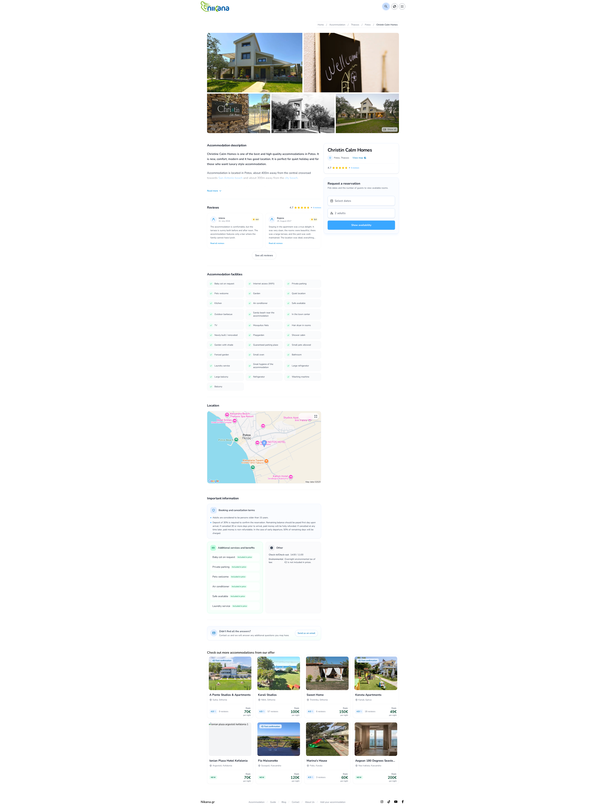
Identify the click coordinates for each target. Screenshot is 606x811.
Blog (284, 802)
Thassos (345, 157)
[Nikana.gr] (215, 6)
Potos (337, 157)
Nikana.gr (208, 802)
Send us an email (306, 633)
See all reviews (264, 255)
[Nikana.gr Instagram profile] (381, 801)
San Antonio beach (230, 178)
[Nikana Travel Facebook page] (402, 801)
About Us (310, 802)
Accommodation (256, 802)
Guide (273, 802)
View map (358, 157)
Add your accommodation (332, 802)
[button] (305, 207)
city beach (291, 178)
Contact (295, 802)
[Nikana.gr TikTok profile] (388, 801)
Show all (391, 129)
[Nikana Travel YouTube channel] (395, 801)
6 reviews (317, 207)
